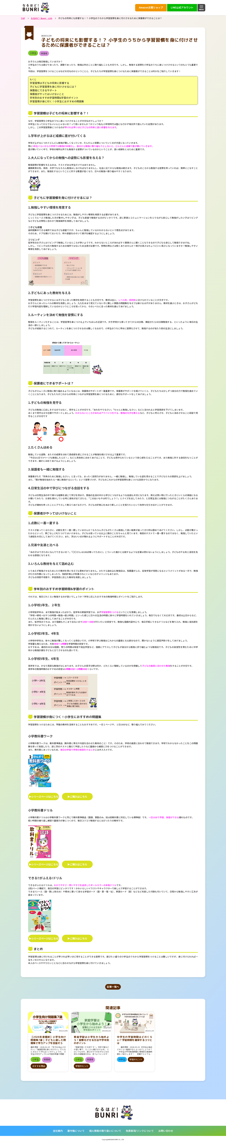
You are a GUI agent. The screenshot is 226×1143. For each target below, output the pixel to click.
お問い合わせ (165, 1131)
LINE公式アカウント (182, 7)
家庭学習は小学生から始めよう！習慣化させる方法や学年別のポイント (91, 1040)
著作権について (76, 1131)
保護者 (44, 53)
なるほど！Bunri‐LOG (41, 18)
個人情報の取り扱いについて (105, 1131)
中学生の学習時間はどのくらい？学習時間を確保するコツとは (134, 1040)
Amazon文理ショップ (151, 7)
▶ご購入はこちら (77, 796)
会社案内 (58, 1131)
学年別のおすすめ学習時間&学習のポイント (54, 97)
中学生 (122, 1059)
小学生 (33, 53)
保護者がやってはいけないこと (47, 94)
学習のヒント (81, 1066)
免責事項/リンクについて (140, 1131)
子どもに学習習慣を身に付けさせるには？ (53, 86)
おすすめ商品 (38, 1066)
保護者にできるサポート (43, 90)
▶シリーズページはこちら (43, 796)
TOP (23, 18)
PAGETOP (205, 1134)
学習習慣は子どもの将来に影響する (49, 83)
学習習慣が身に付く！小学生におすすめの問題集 (57, 101)
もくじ (33, 79)
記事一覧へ (113, 987)
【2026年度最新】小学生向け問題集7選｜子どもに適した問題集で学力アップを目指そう (48, 1040)
